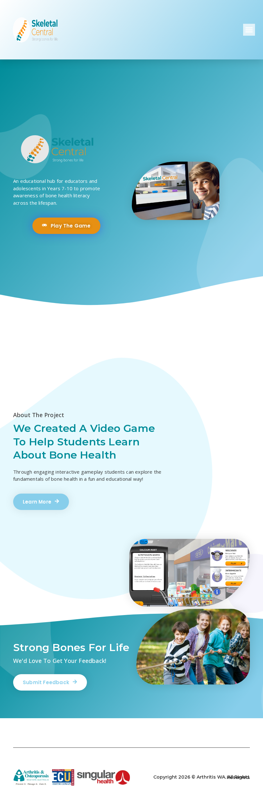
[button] (249, 30)
